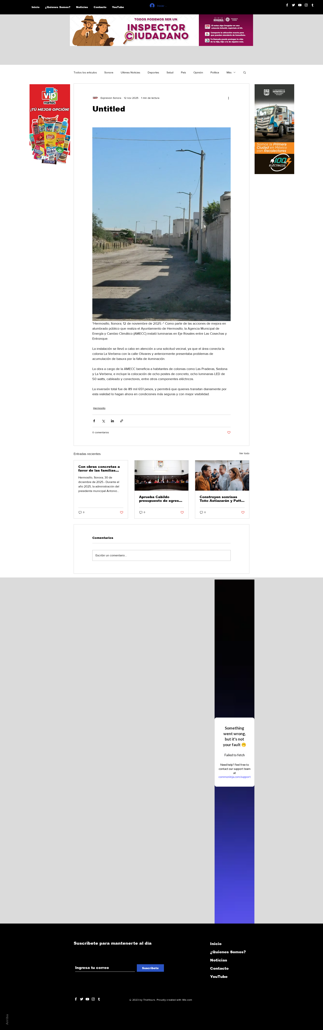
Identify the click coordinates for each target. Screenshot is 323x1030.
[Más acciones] (228, 98)
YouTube (218, 977)
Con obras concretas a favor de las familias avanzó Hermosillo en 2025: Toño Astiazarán (99, 468)
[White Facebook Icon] (76, 999)
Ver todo (244, 453)
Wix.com (187, 999)
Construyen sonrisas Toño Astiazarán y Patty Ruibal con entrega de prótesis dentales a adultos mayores (221, 499)
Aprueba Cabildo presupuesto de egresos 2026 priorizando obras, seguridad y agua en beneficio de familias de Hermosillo (161, 499)
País (183, 72)
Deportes (153, 72)
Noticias (218, 960)
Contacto (219, 968)
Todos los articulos (85, 72)
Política (214, 72)
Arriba (7, 1019)
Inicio (216, 944)
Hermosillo (99, 408)
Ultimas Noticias (130, 72)
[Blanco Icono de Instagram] (306, 5)
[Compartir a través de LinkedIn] (112, 421)
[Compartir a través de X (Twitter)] (103, 421)
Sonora (108, 72)
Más (229, 72)
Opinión (198, 72)
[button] (244, 72)
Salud (170, 72)
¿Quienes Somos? (228, 952)
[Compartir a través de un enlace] (121, 421)
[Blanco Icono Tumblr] (312, 5)
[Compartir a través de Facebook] (94, 421)
